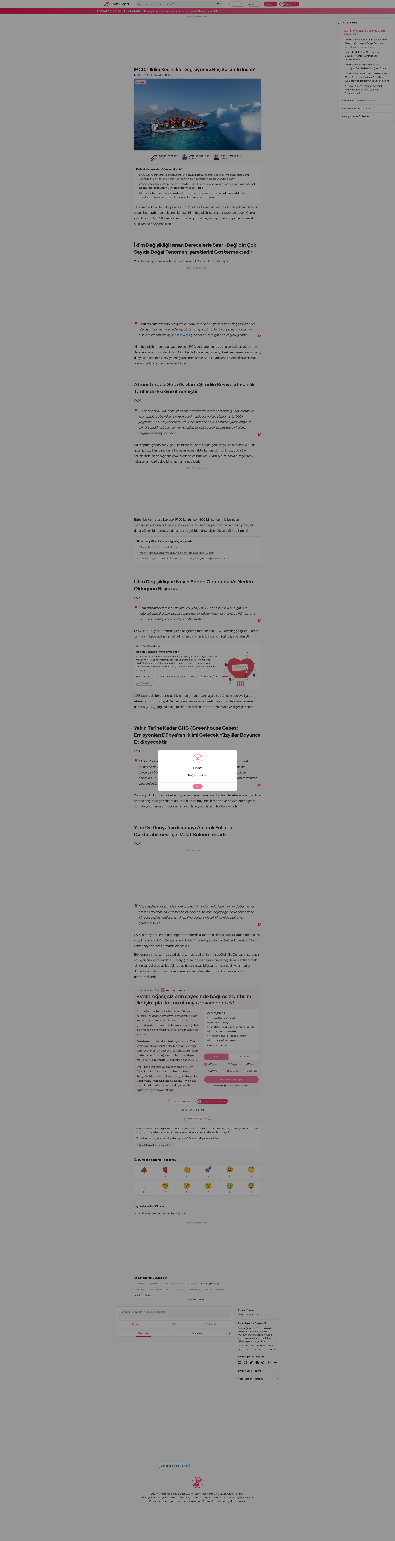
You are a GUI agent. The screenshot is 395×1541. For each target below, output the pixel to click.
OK (197, 786)
